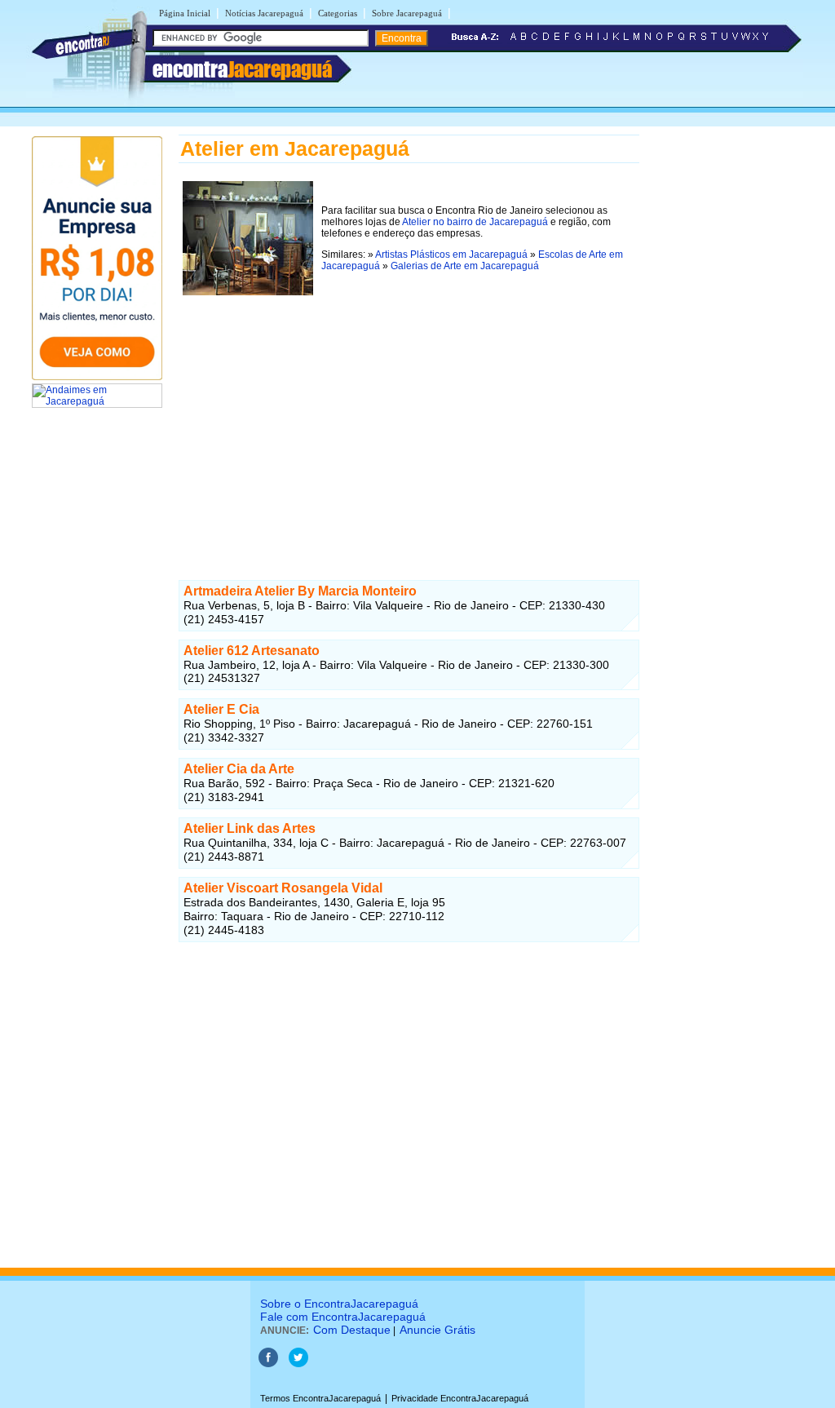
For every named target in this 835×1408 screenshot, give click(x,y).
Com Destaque (352, 1329)
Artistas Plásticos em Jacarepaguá (451, 254)
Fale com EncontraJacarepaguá (343, 1316)
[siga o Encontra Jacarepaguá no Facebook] (268, 1364)
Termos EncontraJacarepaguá (320, 1398)
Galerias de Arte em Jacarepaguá (465, 266)
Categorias (337, 13)
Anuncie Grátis (437, 1329)
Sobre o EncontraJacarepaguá (339, 1303)
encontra (242, 69)
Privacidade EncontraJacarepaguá (459, 1398)
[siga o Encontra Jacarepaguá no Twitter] (298, 1364)
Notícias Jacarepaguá (264, 13)
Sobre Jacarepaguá (407, 13)
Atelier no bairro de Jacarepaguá (475, 222)
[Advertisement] (409, 413)
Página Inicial (184, 13)
